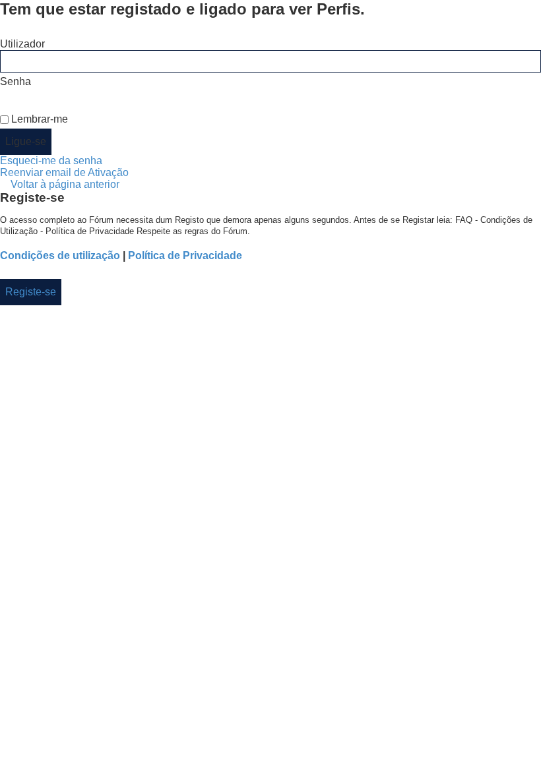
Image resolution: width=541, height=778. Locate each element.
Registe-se (30, 291)
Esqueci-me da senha (51, 160)
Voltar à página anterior (65, 184)
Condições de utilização (60, 255)
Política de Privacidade (185, 255)
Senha (15, 81)
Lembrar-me (38, 119)
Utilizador (22, 43)
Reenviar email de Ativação (64, 172)
